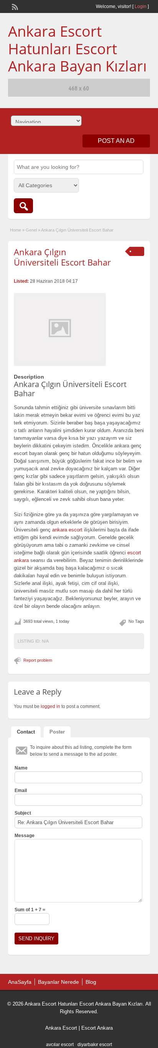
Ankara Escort (61, 1028)
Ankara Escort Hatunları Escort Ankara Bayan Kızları (77, 48)
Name (21, 768)
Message (25, 835)
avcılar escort (60, 1044)
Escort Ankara (97, 1028)
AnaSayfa (19, 982)
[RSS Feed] (14, 6)
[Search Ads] (23, 205)
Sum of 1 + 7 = (30, 909)
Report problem (37, 660)
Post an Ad (116, 141)
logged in (50, 706)
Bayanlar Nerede (58, 982)
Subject (23, 813)
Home (15, 230)
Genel (31, 230)
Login (140, 6)
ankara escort (67, 530)
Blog (91, 982)
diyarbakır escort (94, 1044)
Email (21, 790)
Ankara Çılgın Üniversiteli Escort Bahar (62, 256)
